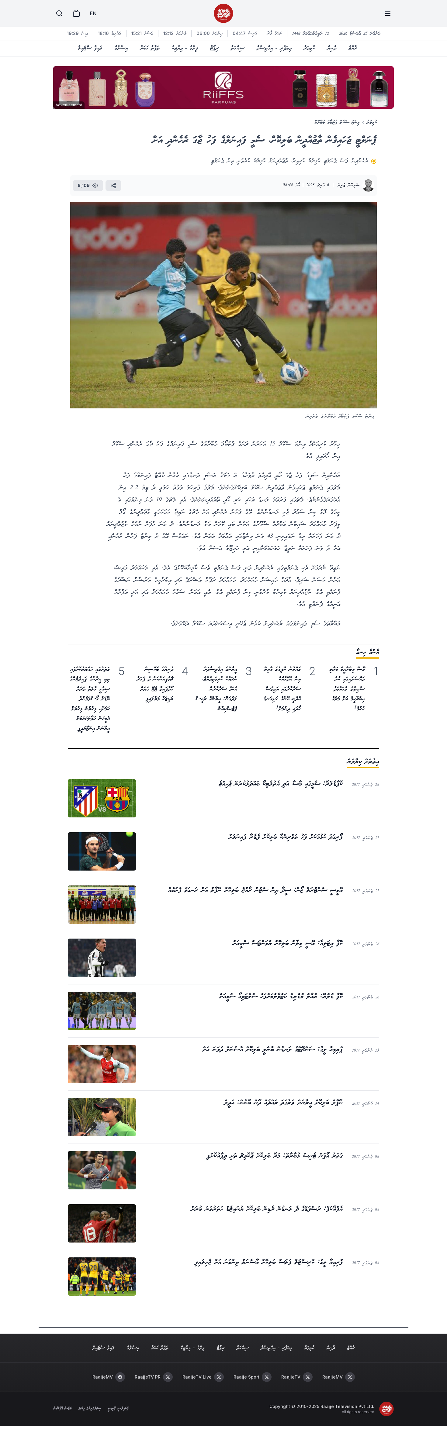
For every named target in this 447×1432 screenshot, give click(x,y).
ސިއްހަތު (237, 48)
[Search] (59, 13)
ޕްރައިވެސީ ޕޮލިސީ (118, 1409)
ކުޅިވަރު (309, 48)
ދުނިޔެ (331, 48)
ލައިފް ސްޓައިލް (90, 48)
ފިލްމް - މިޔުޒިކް (185, 48)
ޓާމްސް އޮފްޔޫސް (62, 1409)
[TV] (76, 13)
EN (93, 13)
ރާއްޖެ (352, 48)
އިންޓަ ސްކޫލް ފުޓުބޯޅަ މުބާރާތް (336, 122)
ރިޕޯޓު (214, 48)
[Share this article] (113, 185)
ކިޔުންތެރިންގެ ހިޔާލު (90, 1409)
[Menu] (388, 13)
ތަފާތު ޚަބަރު (150, 48)
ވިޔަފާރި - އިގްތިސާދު (274, 48)
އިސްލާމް (121, 48)
